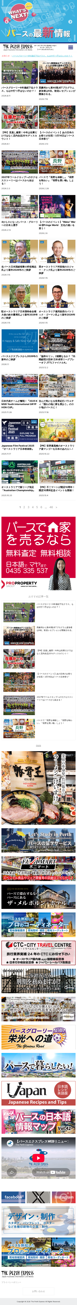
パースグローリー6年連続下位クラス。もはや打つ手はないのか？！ (42, 56)
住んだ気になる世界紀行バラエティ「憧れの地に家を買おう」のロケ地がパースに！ (56, 404)
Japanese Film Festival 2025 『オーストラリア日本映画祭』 (19, 447)
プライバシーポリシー (11, 1282)
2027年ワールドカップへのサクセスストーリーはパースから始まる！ (19, 180)
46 (51, 507)
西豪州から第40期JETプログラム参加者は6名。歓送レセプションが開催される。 (57, 90)
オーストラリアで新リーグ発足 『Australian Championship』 (19, 489)
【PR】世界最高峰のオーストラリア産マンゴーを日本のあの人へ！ (56, 447)
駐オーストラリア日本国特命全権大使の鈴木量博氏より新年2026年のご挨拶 (19, 314)
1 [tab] (30, 37)
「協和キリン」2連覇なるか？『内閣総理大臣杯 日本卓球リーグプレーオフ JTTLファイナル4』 (57, 359)
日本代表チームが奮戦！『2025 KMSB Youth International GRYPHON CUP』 (19, 404)
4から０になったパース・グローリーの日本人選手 (19, 223)
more (38, 745)
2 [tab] (36, 37)
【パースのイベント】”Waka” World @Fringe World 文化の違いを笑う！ (57, 225)
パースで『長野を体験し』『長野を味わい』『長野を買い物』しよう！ (56, 180)
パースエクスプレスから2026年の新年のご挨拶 (19, 358)
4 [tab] (46, 37)
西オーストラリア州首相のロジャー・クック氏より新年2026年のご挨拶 (57, 269)
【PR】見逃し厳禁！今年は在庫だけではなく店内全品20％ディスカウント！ (19, 135)
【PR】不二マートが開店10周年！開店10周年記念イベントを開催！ (57, 489)
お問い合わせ (38, 1291)
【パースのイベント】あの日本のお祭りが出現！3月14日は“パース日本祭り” (56, 135)
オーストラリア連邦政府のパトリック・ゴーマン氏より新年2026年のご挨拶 (57, 314)
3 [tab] (41, 37)
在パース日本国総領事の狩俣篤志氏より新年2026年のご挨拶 (18, 268)
